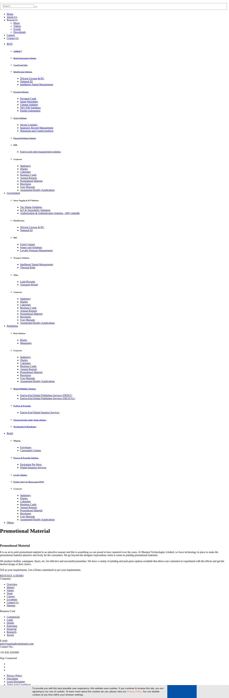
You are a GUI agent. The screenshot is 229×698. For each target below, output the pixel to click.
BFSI (9, 43)
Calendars (25, 171)
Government (13, 193)
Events (17, 29)
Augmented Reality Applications (37, 190)
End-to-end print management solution (40, 151)
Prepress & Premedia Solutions (25, 458)
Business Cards (28, 174)
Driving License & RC (32, 78)
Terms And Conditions (19, 684)
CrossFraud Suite (20, 65)
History (11, 587)
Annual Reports (28, 178)
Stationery (25, 165)
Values (10, 590)
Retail (10, 433)
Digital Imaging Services (33, 467)
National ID (26, 81)
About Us (12, 17)
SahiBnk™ (17, 51)
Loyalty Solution (20, 475)
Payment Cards (28, 98)
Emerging (12, 626)
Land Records (27, 281)
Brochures (25, 184)
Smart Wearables (29, 101)
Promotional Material (31, 181)
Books (23, 340)
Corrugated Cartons (30, 450)
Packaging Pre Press (31, 464)
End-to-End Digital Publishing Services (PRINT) (46, 395)
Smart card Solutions (31, 247)
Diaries (24, 168)
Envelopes (25, 447)
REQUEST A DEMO (11, 575)
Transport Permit (29, 284)
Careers (11, 35)
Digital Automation (30, 110)
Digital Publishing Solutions (24, 389)
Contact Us (13, 38)
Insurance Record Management (36, 127)
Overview (12, 584)
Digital (10, 622)
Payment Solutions (20, 92)
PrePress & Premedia (22, 406)
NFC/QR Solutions (30, 107)
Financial (11, 629)
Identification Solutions (22, 72)
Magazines (26, 343)
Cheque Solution (29, 104)
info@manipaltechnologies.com (17, 643)
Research (11, 632)
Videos (17, 26)
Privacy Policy (134, 691)
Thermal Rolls (27, 267)
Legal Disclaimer (16, 681)
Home (10, 14)
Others (10, 522)
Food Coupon (27, 244)
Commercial (13, 616)
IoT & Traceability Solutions (35, 210)
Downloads (19, 32)
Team (10, 593)
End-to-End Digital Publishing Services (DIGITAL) (47, 398)
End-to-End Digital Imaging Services (39, 412)
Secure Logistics (29, 124)
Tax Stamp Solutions (31, 207)
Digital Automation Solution (24, 58)
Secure (10, 635)
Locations (12, 599)
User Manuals (27, 187)
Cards (10, 619)
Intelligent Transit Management (36, 84)
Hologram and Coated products (36, 130)
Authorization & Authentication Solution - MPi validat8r (50, 213)
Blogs (16, 23)
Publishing (12, 326)
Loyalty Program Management (36, 250)
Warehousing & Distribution (24, 427)
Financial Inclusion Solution (24, 138)
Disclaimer (12, 678)
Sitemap (11, 605)
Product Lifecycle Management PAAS (28, 482)
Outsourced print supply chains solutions (29, 420)
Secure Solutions (20, 118)
